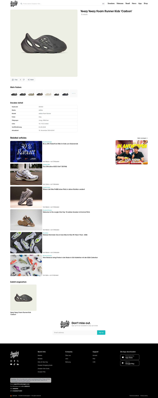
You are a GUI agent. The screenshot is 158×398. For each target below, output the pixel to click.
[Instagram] (11, 361)
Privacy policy (144, 395)
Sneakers (111, 3)
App (140, 3)
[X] (18, 361)
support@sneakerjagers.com (21, 384)
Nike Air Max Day (43, 362)
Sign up (101, 332)
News (134, 3)
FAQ (94, 358)
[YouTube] (11, 364)
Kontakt (95, 355)
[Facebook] (14, 361)
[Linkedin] (18, 364)
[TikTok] (14, 364)
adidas (41, 110)
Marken (40, 355)
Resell (128, 3)
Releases (120, 3)
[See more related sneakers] (74, 93)
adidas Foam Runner (45, 113)
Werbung (68, 362)
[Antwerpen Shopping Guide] (132, 152)
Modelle (40, 358)
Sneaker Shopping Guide (45, 365)
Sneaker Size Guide (43, 368)
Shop (146, 3)
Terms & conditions (134, 395)
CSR (94, 362)
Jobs (66, 358)
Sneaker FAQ (41, 372)
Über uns (68, 355)
